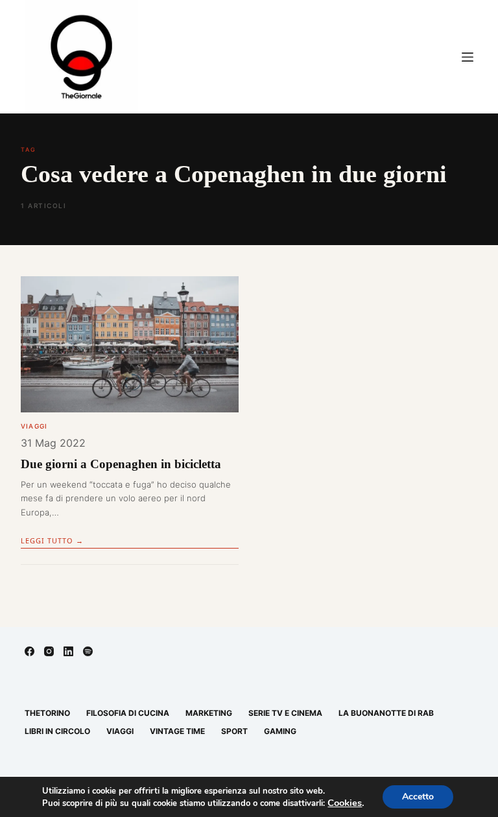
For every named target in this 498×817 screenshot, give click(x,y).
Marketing (208, 713)
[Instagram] (49, 651)
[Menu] (467, 57)
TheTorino (47, 713)
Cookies (344, 803)
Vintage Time (177, 731)
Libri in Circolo (57, 731)
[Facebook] (29, 651)
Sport (234, 731)
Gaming (280, 731)
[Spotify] (88, 651)
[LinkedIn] (68, 651)
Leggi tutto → (52, 540)
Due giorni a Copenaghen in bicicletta (121, 464)
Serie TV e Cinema (285, 713)
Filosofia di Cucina (127, 713)
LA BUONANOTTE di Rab (386, 713)
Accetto (418, 796)
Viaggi (34, 426)
